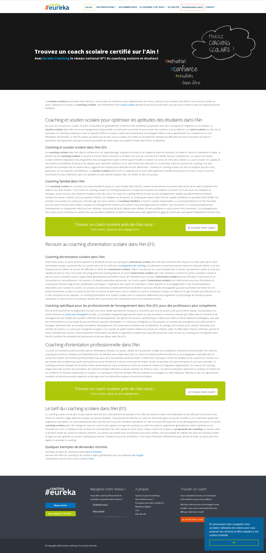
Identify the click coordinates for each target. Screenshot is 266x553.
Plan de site (140, 514)
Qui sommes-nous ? (144, 499)
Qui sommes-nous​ (128, 7)
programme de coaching (133, 265)
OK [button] (234, 542)
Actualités (173, 7)
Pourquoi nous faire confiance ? (150, 503)
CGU (137, 510)
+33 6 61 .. (89, 7)
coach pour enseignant (76, 314)
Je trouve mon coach (192, 519)
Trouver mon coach (192, 7)
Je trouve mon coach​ (201, 227)
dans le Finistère (93, 451)
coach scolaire (127, 104)
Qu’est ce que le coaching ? (147, 495)
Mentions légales (143, 506)
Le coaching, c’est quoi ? (152, 7)
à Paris (90, 458)
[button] (229, 535)
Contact (210, 7)
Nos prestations (105, 7)
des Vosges (137, 455)
